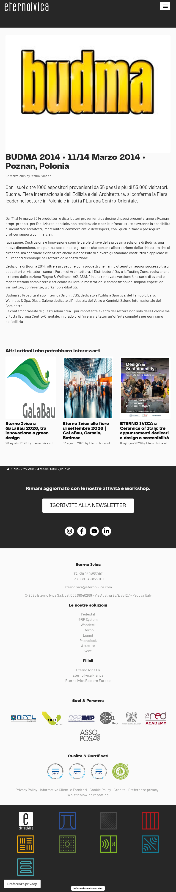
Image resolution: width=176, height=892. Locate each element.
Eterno (88, 630)
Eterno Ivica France (88, 675)
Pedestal (88, 614)
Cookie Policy (100, 790)
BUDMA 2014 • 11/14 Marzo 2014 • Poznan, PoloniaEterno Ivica (26, 6)
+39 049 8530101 (91, 574)
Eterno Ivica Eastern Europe (88, 681)
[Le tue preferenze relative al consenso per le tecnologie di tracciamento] (22, 884)
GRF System (88, 619)
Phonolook (88, 641)
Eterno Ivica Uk (88, 670)
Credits (120, 790)
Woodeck (88, 625)
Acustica (88, 646)
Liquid (88, 635)
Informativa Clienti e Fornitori (63, 790)
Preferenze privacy (143, 790)
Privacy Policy (26, 790)
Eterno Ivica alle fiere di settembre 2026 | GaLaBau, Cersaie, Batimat (86, 431)
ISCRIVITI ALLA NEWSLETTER (88, 505)
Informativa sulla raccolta (88, 888)
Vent (88, 651)
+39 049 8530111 (91, 579)
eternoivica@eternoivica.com (88, 587)
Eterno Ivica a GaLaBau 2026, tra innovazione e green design (27, 431)
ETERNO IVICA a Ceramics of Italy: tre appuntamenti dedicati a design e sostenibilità (144, 431)
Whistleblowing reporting (88, 795)
